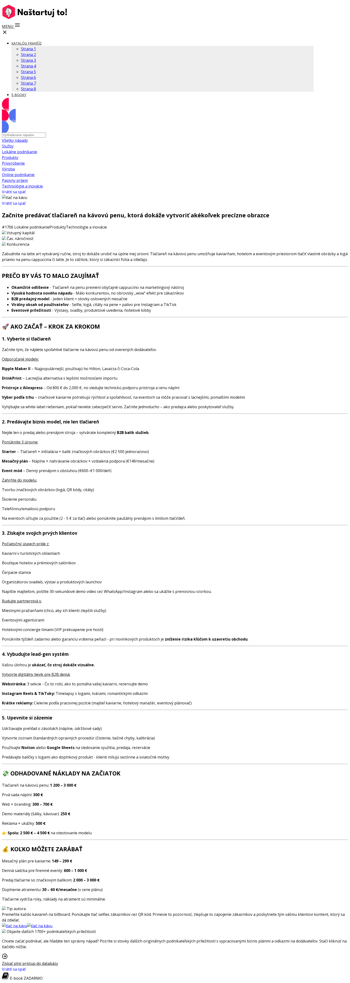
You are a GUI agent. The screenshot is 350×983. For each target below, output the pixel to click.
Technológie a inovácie (22, 186)
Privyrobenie (13, 163)
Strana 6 (28, 77)
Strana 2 (28, 54)
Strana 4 (28, 66)
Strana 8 (28, 89)
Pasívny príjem (15, 180)
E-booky (18, 94)
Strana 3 (28, 60)
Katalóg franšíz (26, 43)
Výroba (8, 169)
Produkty (10, 157)
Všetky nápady (15, 140)
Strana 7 (28, 83)
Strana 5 (28, 71)
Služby (8, 146)
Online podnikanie (18, 174)
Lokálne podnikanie (19, 151)
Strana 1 (28, 48)
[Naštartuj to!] (36, 18)
